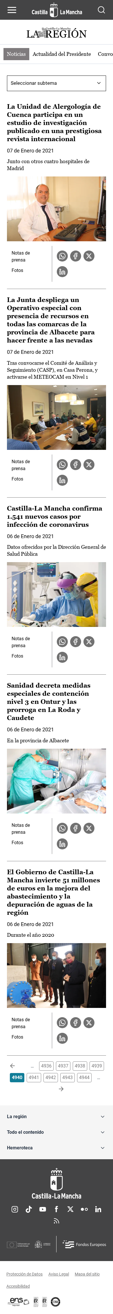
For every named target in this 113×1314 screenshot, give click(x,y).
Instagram (15, 1209)
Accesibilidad (18, 1286)
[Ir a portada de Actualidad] (56, 33)
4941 (34, 1077)
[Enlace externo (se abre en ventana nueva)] (44, 1302)
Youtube (43, 1209)
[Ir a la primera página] (17, 1066)
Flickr (84, 1209)
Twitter (70, 1209)
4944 (84, 1077)
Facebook (56, 1209)
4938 (80, 1066)
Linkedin (98, 1209)
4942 (50, 1077)
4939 (97, 1066)
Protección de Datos (24, 1274)
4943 (67, 1077)
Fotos (17, 270)
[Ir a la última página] (56, 1089)
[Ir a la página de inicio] (57, 9)
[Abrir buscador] (101, 10)
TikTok (29, 1209)
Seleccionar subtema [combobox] (34, 83)
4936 (46, 1066)
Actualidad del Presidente (62, 54)
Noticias (16, 54)
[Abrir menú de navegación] (12, 10)
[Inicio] (56, 1183)
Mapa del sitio (87, 1274)
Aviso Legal (58, 1274)
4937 (63, 1066)
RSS (56, 1220)
